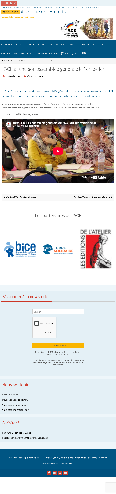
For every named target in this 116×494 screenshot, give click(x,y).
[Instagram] (11, 3)
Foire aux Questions (90, 8)
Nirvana (59, 462)
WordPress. (69, 462)
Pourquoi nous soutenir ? (15, 398)
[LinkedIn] (15, 3)
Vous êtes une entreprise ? (15, 408)
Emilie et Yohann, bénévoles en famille (92, 196)
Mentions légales (51, 456)
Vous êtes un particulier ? (15, 403)
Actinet (37, 8)
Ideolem (103, 456)
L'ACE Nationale (12, 61)
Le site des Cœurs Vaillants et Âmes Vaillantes (25, 436)
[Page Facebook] (3, 3)
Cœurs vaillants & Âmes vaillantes (61, 8)
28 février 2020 (13, 75)
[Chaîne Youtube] (7, 3)
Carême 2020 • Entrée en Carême (21, 196)
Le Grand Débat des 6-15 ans (16, 431)
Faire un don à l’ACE (12, 393)
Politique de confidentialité (73, 456)
